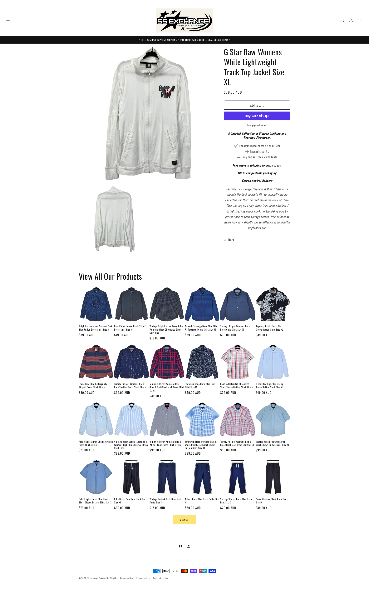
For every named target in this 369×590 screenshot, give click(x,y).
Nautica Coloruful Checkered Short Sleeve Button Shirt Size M (236, 385)
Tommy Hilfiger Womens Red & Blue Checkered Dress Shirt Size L (237, 443)
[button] (8, 20)
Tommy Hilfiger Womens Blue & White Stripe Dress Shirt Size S (165, 443)
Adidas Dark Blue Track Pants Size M (202, 501)
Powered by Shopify (108, 578)
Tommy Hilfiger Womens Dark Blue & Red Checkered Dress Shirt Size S (167, 387)
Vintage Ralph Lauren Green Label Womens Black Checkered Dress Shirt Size (166, 329)
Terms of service (160, 578)
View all (184, 520)
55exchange (92, 578)
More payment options (257, 125)
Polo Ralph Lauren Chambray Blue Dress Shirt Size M (96, 443)
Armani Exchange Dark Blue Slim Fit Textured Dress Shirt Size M (201, 328)
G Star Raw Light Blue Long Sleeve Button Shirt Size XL (269, 385)
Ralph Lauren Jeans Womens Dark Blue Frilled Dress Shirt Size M (95, 328)
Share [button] (231, 240)
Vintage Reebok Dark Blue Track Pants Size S (166, 501)
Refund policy (126, 578)
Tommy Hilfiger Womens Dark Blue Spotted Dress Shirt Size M (130, 385)
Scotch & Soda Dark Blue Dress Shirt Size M (200, 385)
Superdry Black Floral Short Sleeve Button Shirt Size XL (269, 328)
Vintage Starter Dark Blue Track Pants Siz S (236, 501)
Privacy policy (143, 578)
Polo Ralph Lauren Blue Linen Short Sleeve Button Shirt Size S (95, 501)
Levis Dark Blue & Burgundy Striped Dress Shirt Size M (93, 385)
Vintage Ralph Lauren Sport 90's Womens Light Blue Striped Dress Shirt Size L (131, 445)
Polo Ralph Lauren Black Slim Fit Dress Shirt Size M (130, 328)
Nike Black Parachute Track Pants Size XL (131, 501)
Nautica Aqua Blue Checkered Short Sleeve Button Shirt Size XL (272, 443)
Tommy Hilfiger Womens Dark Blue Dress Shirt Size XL (235, 328)
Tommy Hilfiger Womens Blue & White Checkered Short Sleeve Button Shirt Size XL (201, 445)
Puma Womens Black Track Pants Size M (272, 501)
